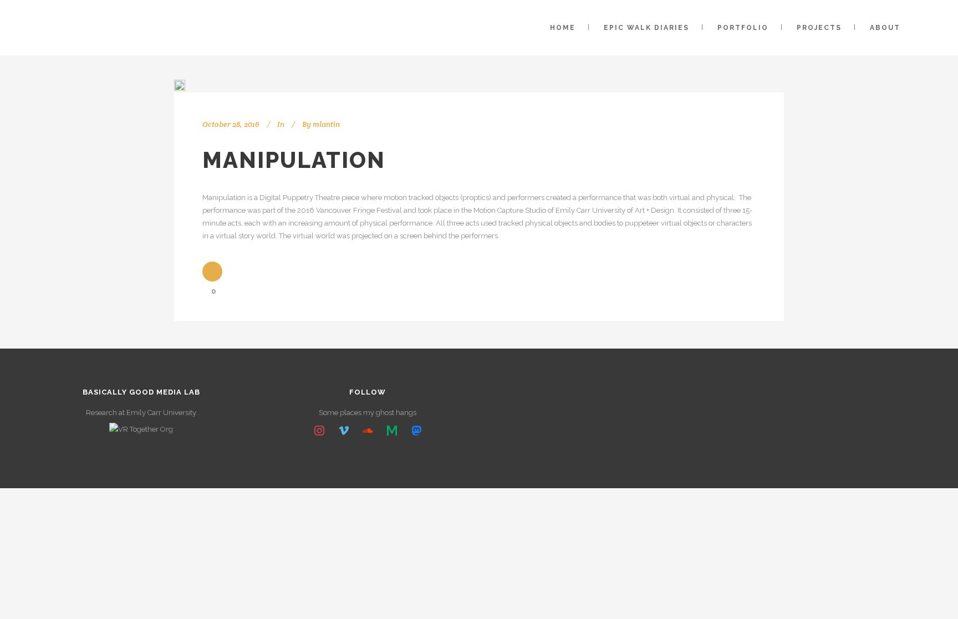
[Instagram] (319, 431)
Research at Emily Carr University (141, 412)
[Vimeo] (344, 431)
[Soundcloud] (368, 431)
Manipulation (293, 160)
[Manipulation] (179, 85)
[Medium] (392, 431)
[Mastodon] (416, 431)
